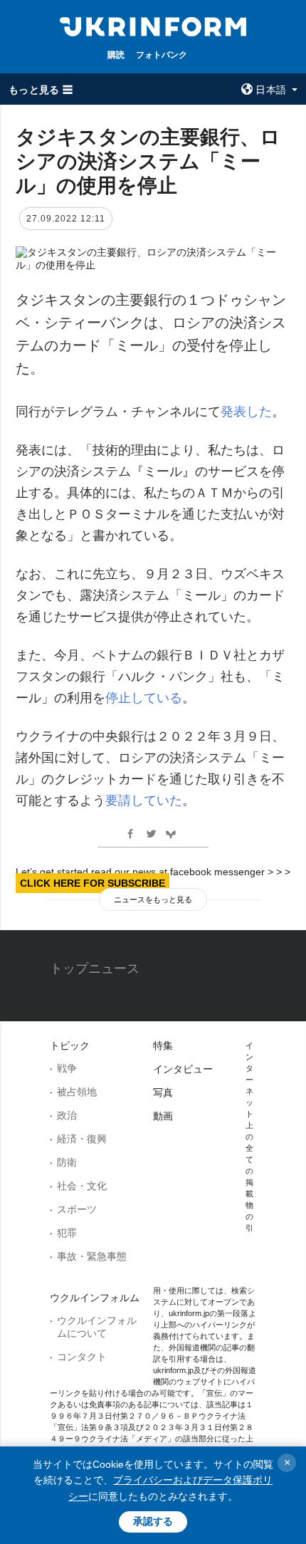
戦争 (67, 1068)
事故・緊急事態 (92, 1256)
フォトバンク (161, 54)
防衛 (67, 1162)
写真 (163, 1092)
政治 (67, 1115)
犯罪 (67, 1232)
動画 (163, 1116)
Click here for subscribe (92, 883)
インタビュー (183, 1069)
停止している (143, 698)
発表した (246, 412)
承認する (153, 1521)
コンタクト (82, 1356)
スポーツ (77, 1209)
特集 (163, 1045)
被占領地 (77, 1091)
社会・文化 (82, 1185)
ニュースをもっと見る (153, 899)
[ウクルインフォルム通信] (153, 25)
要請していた (143, 800)
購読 (116, 54)
